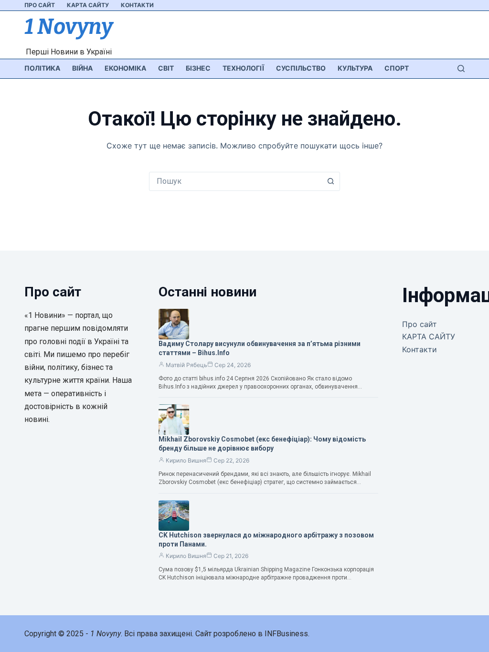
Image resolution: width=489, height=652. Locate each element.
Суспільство (301, 68)
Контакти (137, 5)
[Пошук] (461, 68)
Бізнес (198, 68)
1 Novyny (68, 27)
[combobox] (235, 181)
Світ (166, 68)
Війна (82, 68)
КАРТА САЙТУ (88, 5)
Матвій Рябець (186, 364)
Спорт (396, 68)
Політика (42, 68)
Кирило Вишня (186, 460)
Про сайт (39, 5)
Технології (243, 68)
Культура (355, 68)
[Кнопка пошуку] (330, 181)
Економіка (125, 68)
